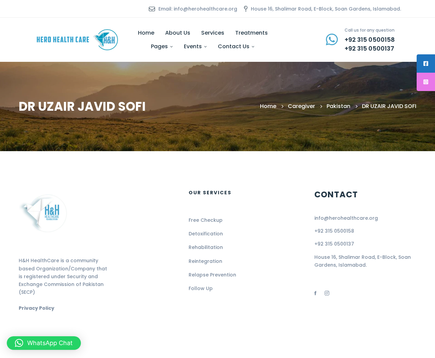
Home (268, 106)
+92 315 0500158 (334, 231)
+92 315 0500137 (334, 243)
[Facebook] (315, 293)
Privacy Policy (36, 308)
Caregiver (301, 106)
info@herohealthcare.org (346, 218)
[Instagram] (327, 293)
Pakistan (338, 106)
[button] (44, 343)
